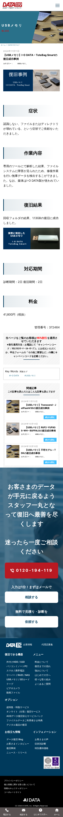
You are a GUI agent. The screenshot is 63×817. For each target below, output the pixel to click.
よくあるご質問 (43, 683)
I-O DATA (14, 375)
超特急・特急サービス (17, 707)
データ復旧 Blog (14, 739)
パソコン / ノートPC (16, 666)
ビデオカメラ (13, 688)
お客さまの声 (41, 739)
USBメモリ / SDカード (18, 679)
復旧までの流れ (43, 666)
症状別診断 (40, 743)
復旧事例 (11, 748)
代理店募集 (47, 644)
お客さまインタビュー (17, 743)
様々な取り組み (43, 679)
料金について (41, 661)
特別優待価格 (41, 748)
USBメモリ (21, 63)
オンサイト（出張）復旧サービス (23, 711)
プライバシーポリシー (13, 780)
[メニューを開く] (57, 5)
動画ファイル (13, 692)
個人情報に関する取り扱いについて (19, 784)
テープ (9, 683)
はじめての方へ (43, 675)
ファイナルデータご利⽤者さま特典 (24, 720)
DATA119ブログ (14, 45)
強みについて (41, 670)
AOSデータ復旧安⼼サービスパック (24, 716)
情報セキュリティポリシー (15, 788)
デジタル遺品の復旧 (16, 724)
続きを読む (50, 417)
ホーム (3, 45)
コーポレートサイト (12, 792)
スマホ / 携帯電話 (15, 670)
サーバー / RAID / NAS (18, 675)
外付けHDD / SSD (15, 661)
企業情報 (27, 644)
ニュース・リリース (16, 752)
